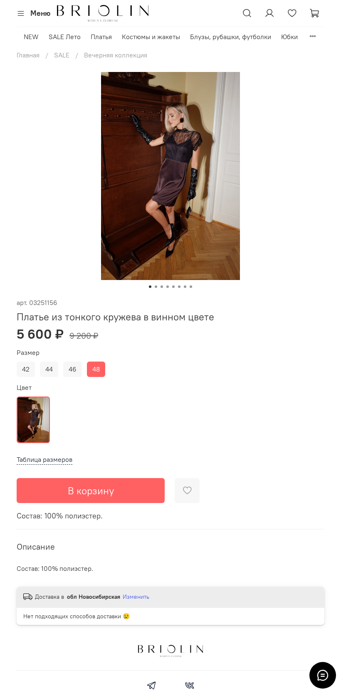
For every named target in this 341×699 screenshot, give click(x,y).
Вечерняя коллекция (115, 55)
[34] (33, 420)
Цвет (24, 388)
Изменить (136, 596)
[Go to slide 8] (191, 286)
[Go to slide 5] (173, 286)
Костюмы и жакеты (151, 36)
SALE (61, 55)
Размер (28, 353)
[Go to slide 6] (179, 286)
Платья (101, 36)
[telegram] (151, 686)
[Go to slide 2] (156, 286)
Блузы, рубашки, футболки (230, 36)
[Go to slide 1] (150, 286)
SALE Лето (65, 36)
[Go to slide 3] (162, 286)
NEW (31, 36)
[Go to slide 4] (167, 286)
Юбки (289, 36)
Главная (28, 55)
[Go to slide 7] (185, 286)
